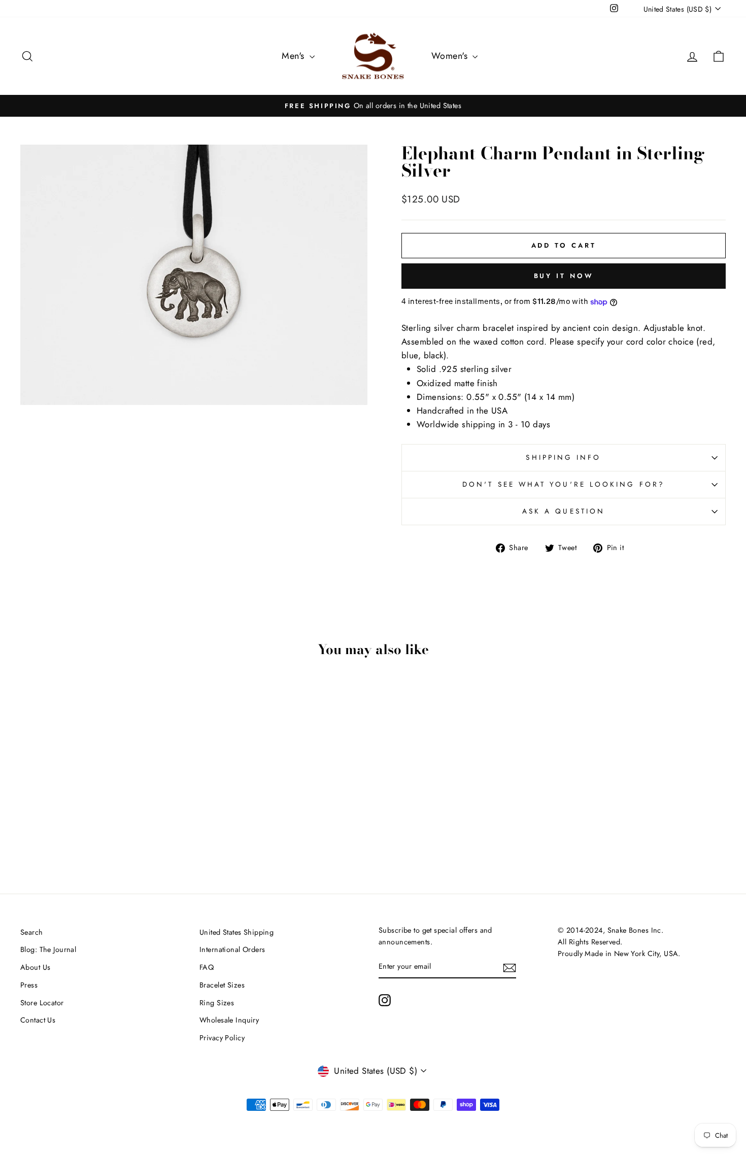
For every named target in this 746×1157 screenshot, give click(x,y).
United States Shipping (236, 932)
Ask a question (563, 511)
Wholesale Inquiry (229, 1020)
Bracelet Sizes (222, 985)
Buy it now (564, 276)
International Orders (232, 949)
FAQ (206, 967)
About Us (35, 967)
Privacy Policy (222, 1038)
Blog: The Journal (48, 949)
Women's (450, 55)
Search (31, 932)
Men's (294, 55)
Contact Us (37, 1020)
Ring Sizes (216, 1003)
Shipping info (563, 457)
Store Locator (42, 1003)
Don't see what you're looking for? (563, 484)
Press (29, 985)
